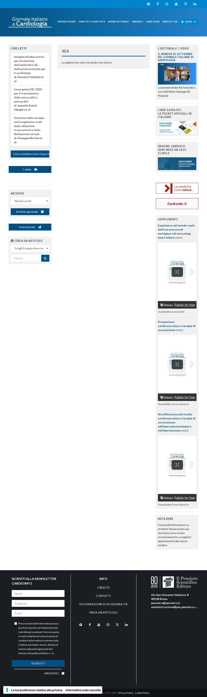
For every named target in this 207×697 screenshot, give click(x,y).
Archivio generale (27, 211)
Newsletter (170, 21)
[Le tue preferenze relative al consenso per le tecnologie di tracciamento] (7, 690)
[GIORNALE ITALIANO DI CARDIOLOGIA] (30, 22)
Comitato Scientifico (92, 21)
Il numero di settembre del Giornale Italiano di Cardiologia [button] (176, 57)
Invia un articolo (103, 612)
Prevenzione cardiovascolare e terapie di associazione (176, 326)
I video (27, 169)
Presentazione (67, 21)
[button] (12, 241)
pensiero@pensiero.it (165, 603)
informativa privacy (48, 623)
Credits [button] (103, 587)
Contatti (103, 596)
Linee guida (153, 21)
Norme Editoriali (118, 21)
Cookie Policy (142, 692)
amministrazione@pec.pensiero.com (175, 607)
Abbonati (137, 21)
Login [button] (188, 21)
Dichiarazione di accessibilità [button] (103, 604)
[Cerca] (45, 258)
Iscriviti (38, 663)
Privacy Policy (125, 692)
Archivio (51, 673)
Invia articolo (27, 227)
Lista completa (31, 153)
